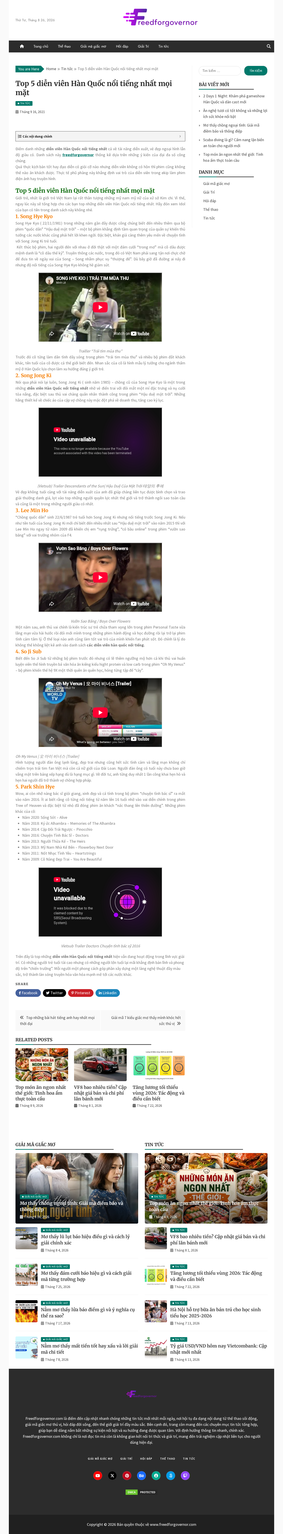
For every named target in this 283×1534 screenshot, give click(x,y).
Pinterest (82, 992)
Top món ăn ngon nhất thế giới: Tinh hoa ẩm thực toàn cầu (40, 1092)
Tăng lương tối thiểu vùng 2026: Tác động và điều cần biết (158, 1092)
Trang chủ (41, 46)
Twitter (56, 992)
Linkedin (109, 992)
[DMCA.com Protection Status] (141, 1494)
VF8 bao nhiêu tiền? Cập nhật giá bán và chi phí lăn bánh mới (100, 1092)
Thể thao (64, 46)
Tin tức (164, 46)
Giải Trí (143, 46)
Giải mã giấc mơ (93, 46)
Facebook (29, 992)
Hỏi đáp (122, 46)
